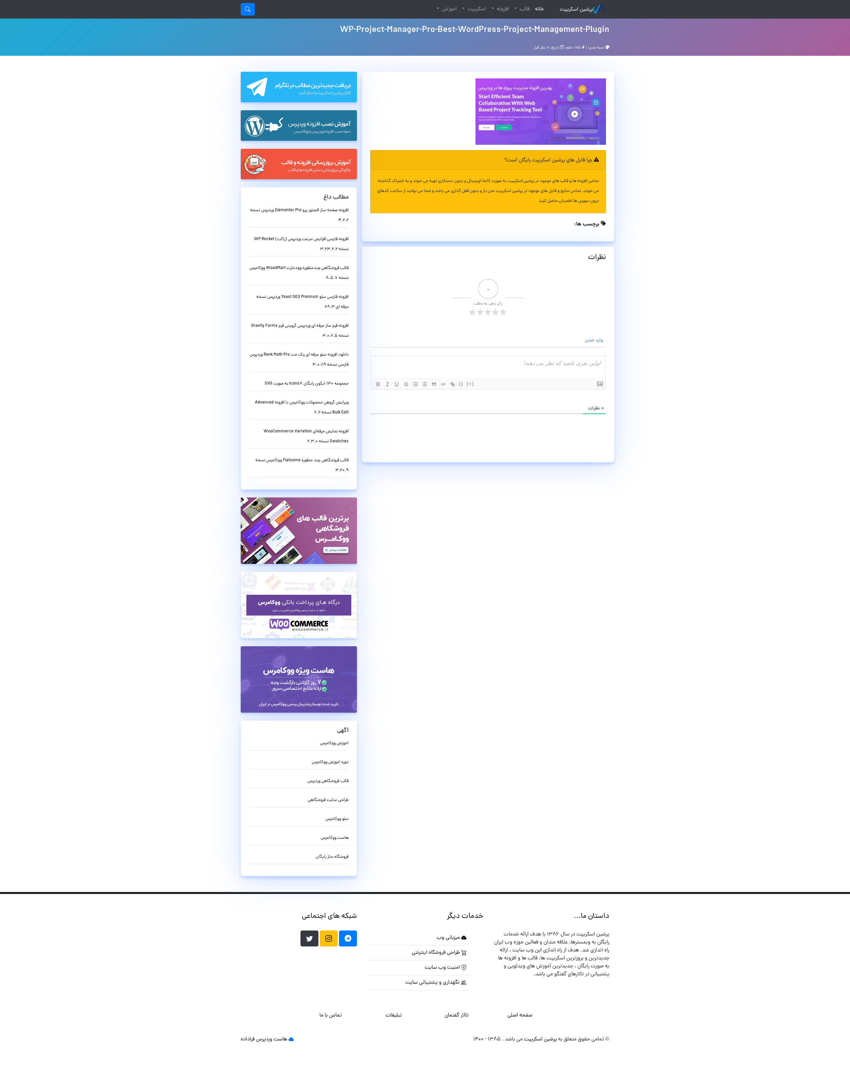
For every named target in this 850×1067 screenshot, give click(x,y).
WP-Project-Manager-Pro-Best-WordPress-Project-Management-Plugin (474, 30)
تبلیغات (393, 1016)
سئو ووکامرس (337, 819)
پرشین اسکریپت (576, 10)
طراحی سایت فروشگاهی (328, 800)
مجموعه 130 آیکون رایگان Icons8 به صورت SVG (307, 384)
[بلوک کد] (443, 384)
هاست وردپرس (271, 1039)
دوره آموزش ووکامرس (330, 762)
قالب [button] (524, 9)
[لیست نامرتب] (424, 384)
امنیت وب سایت (443, 968)
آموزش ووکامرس (334, 743)
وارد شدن (594, 340)
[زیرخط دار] (396, 384)
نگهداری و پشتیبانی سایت (433, 983)
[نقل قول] (434, 384)
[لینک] (452, 384)
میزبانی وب (449, 938)
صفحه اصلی (519, 1016)
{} (461, 383)
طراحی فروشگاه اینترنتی (436, 953)
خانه (538, 9)
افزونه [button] (502, 9)
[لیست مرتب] (415, 384)
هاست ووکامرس (335, 838)
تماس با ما (330, 1016)
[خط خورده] (406, 384)
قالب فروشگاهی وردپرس (328, 781)
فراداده (248, 1039)
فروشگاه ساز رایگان (332, 857)
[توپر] (378, 384)
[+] (470, 383)
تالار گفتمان (456, 1016)
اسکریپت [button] (476, 9)
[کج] (387, 384)
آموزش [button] (449, 9)
